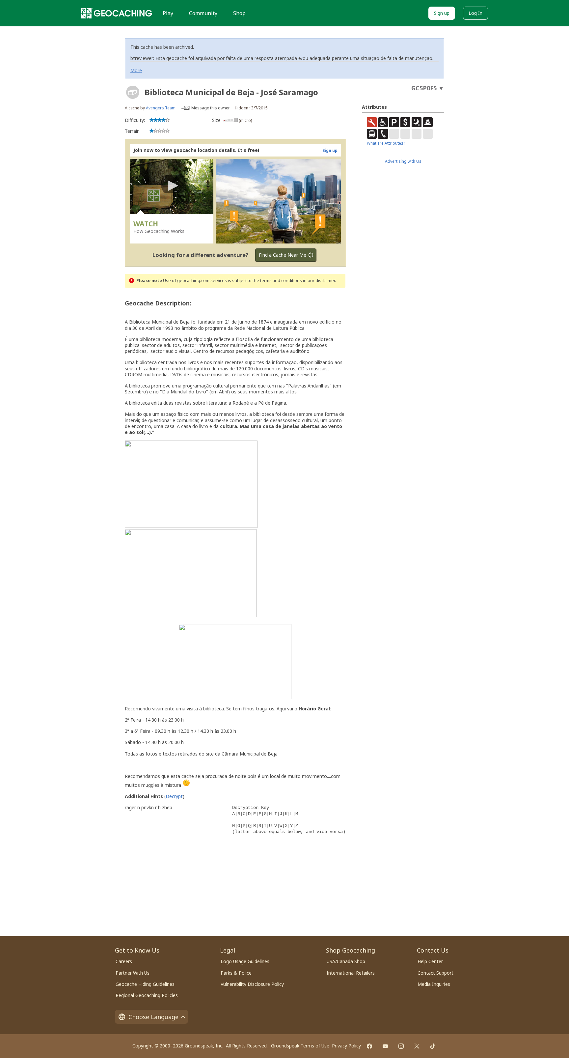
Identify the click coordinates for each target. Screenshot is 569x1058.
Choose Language (153, 1017)
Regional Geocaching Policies (147, 995)
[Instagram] (401, 1046)
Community (203, 13)
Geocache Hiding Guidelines (145, 984)
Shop (239, 13)
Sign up (441, 13)
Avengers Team (161, 108)
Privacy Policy (346, 1046)
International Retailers (351, 973)
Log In (475, 13)
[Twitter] (417, 1046)
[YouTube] (385, 1046)
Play (168, 13)
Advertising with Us (403, 161)
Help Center (430, 961)
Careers (124, 961)
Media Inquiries (434, 984)
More (136, 70)
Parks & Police (236, 973)
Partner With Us (132, 973)
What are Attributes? (386, 143)
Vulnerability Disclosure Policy (252, 984)
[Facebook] (369, 1046)
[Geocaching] (116, 13)
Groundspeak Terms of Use (300, 1046)
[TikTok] (433, 1046)
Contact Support (435, 973)
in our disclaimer (319, 280)
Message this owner (210, 108)
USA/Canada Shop (346, 961)
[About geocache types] (133, 92)
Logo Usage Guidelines (245, 961)
